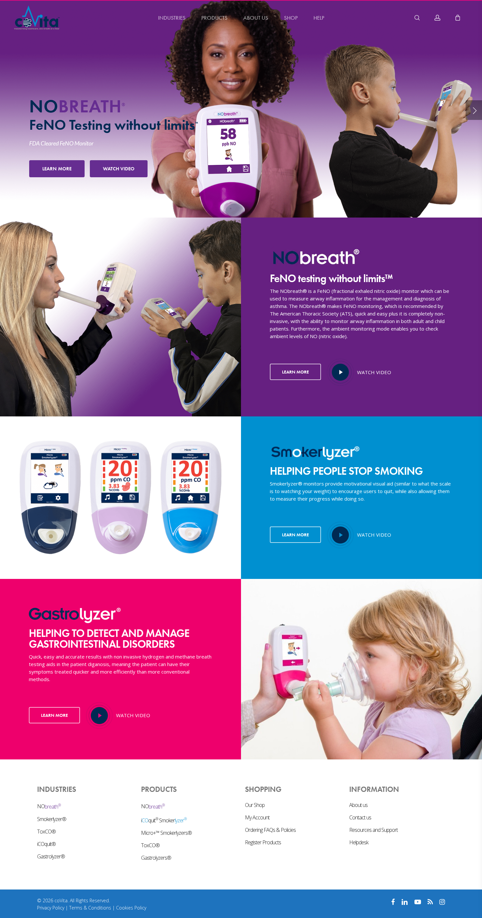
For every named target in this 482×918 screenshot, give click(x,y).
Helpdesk (358, 842)
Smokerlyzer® (51, 819)
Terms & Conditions (90, 908)
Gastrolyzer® (51, 856)
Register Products (263, 842)
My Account (257, 817)
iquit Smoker (164, 820)
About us (358, 805)
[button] (295, 372)
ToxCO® (46, 831)
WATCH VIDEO (118, 168)
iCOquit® (46, 844)
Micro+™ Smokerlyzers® (166, 832)
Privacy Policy (50, 908)
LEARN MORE (56, 168)
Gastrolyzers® (156, 857)
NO (49, 806)
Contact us (360, 817)
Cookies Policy (131, 908)
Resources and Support (373, 829)
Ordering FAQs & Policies (270, 829)
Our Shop (255, 805)
